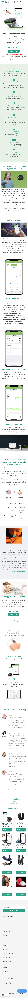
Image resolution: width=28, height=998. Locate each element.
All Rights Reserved (18, 993)
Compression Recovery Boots (19, 866)
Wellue (11, 993)
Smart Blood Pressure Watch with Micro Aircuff (21, 823)
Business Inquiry (8, 953)
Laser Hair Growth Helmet (20, 888)
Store (4, 924)
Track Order (6, 945)
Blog (4, 928)
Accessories (6, 931)
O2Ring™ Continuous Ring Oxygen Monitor (7, 845)
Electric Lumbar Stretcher (5, 866)
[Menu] (25, 2)
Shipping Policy (7, 971)
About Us (5, 920)
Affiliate (5, 935)
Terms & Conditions (9, 979)
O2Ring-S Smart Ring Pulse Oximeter (7, 824)
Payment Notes (7, 961)
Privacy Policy (7, 983)
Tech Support (7, 949)
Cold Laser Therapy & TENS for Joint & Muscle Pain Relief (7, 888)
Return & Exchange (9, 975)
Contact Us (6, 957)
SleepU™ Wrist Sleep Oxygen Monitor (21, 845)
